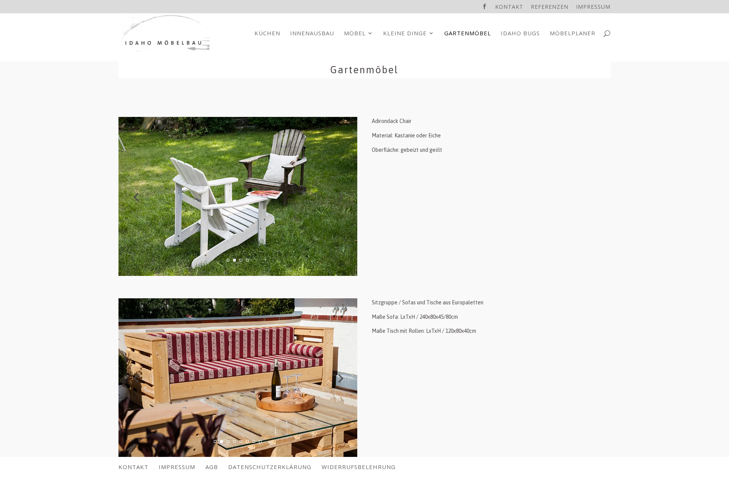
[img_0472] (237, 273)
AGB (211, 467)
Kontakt (509, 7)
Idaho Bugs (520, 33)
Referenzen (549, 7)
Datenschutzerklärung (269, 467)
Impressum (593, 7)
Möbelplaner (572, 33)
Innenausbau (312, 33)
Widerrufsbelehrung (359, 467)
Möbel (355, 33)
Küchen (267, 33)
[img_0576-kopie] (237, 454)
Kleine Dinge (405, 33)
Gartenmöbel (467, 33)
